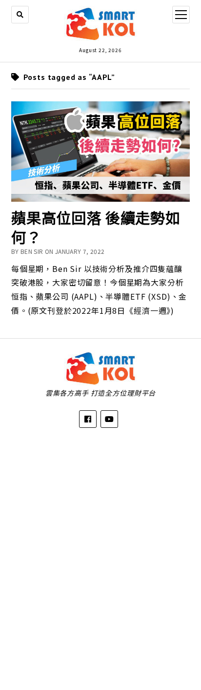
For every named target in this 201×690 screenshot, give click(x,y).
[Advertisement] (100, 551)
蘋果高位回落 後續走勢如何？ (96, 227)
